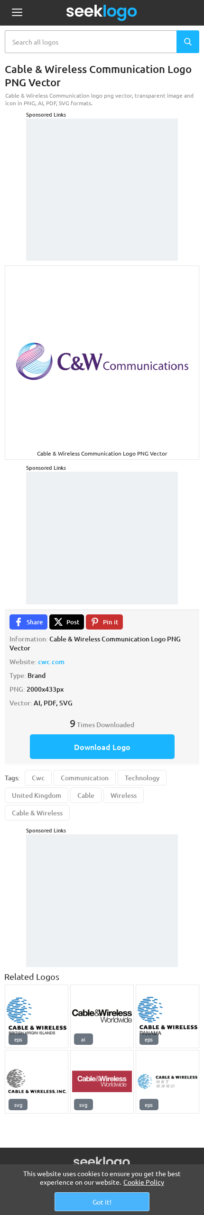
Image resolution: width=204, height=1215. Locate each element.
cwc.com (51, 661)
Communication (85, 777)
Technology (142, 777)
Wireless (124, 795)
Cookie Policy (143, 1182)
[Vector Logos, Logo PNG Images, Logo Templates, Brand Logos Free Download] (102, 13)
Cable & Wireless (37, 812)
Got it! (102, 1201)
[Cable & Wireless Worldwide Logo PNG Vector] (102, 1016)
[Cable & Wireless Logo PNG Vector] (167, 1016)
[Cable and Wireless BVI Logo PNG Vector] (36, 1016)
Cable (85, 795)
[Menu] (17, 13)
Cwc (38, 777)
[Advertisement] (102, 178)
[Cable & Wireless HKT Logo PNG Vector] (167, 1082)
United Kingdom (36, 795)
